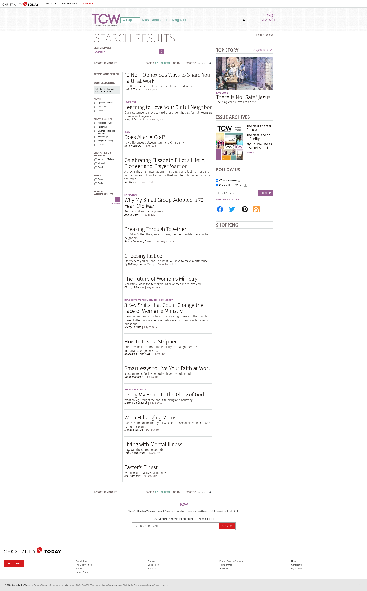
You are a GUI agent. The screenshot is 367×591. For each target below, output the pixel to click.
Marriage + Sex (105, 123)
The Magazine (176, 20)
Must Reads (151, 20)
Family (101, 144)
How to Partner (83, 572)
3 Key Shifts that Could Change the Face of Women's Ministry (164, 308)
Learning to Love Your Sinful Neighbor (168, 107)
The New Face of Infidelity (258, 137)
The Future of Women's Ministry (160, 279)
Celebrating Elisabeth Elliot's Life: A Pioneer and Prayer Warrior (164, 163)
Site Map (180, 511)
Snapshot (130, 194)
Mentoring (102, 163)
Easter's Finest (141, 467)
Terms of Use (225, 565)
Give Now (88, 3)
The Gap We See (84, 565)
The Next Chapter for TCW (259, 128)
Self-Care (102, 107)
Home (259, 34)
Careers (151, 561)
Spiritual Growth (105, 103)
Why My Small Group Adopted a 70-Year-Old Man (164, 203)
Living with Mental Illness (153, 444)
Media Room (153, 565)
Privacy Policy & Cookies (231, 561)
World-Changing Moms (150, 417)
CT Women (229, 180)
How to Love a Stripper (150, 341)
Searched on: (102, 47)
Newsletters (70, 3)
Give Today (14, 563)
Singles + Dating (105, 140)
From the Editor (135, 389)
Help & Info (234, 511)
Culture (101, 111)
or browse (115, 204)
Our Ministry (81, 561)
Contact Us (221, 511)
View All (252, 152)
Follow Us (152, 568)
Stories (79, 568)
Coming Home (231, 185)
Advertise (223, 568)
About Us (51, 3)
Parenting (102, 127)
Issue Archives (233, 117)
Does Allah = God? (144, 137)
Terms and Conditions (196, 511)
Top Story (227, 50)
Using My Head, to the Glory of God (164, 394)
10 (162, 63)
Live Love (130, 102)
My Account (296, 568)
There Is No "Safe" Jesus (243, 97)
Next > (168, 63)
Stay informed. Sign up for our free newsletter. (183, 519)
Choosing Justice (143, 256)
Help (293, 561)
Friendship (103, 136)
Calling (101, 183)
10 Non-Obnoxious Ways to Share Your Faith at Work (168, 78)
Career (101, 179)
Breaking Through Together (155, 229)
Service (101, 167)
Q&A (127, 132)
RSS (211, 511)
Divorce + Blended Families (106, 132)
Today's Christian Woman (141, 511)
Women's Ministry (106, 159)
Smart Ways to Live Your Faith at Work (167, 368)
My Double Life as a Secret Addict (259, 146)
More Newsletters (227, 199)
